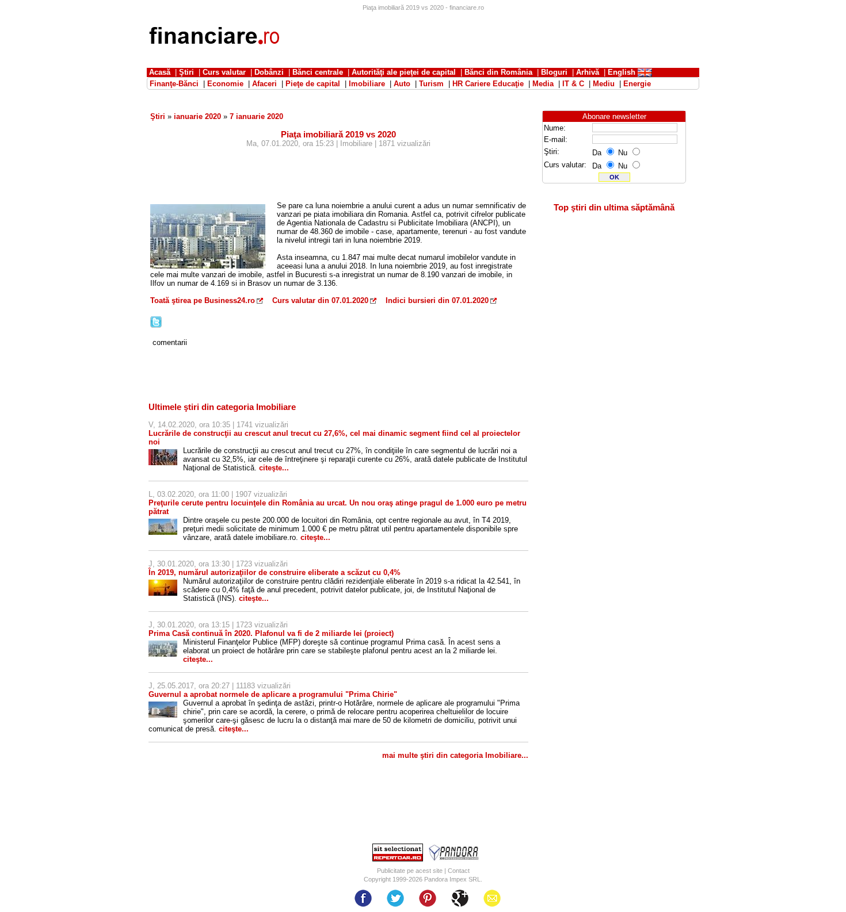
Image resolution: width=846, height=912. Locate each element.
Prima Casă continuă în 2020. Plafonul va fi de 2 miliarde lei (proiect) (271, 633)
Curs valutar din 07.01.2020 (320, 300)
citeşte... (274, 467)
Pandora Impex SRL (452, 879)
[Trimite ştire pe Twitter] (156, 325)
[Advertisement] (489, 37)
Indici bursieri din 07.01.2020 (437, 300)
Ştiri (157, 116)
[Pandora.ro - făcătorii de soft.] (454, 858)
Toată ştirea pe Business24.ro (202, 300)
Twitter (395, 898)
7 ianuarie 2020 (256, 116)
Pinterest (427, 898)
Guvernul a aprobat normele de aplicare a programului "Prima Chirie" (272, 694)
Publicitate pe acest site (410, 870)
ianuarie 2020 (197, 116)
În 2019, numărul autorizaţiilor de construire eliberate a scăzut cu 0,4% (274, 572)
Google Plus (460, 898)
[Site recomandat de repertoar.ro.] (397, 858)
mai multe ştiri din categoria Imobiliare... (455, 755)
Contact (459, 870)
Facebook (363, 898)
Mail (492, 898)
